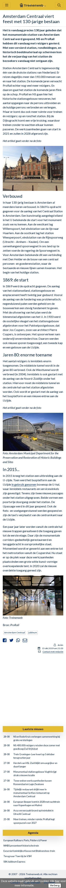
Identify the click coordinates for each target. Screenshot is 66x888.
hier (57, 881)
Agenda (33, 832)
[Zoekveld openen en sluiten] (59, 5)
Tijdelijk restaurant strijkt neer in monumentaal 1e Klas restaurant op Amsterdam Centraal (31, 793)
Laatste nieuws (33, 729)
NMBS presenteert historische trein (21, 845)
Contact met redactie (53, 651)
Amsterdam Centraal (14, 632)
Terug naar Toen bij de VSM (17, 856)
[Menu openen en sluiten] (7, 5)
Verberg (55, 885)
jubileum (32, 632)
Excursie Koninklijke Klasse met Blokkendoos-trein (29, 850)
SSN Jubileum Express (14, 861)
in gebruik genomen (24, 484)
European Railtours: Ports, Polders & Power (25, 840)
